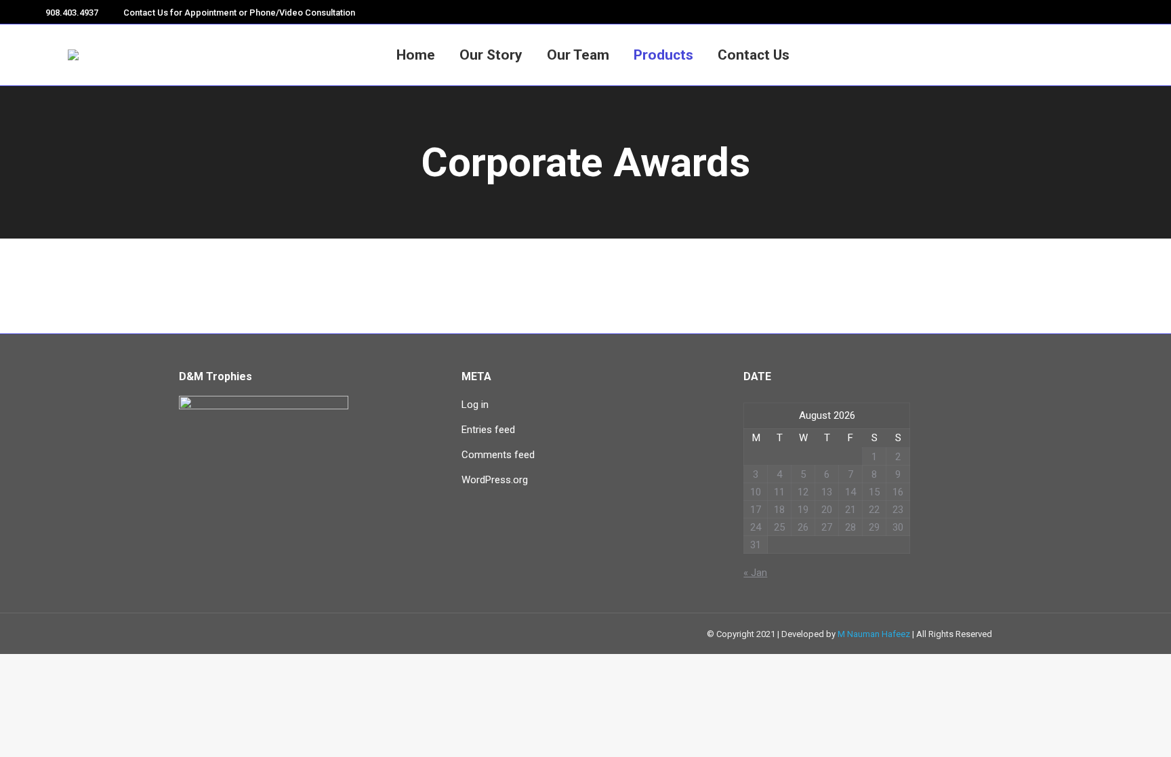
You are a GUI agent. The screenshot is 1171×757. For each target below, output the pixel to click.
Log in (475, 404)
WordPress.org (494, 480)
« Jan (755, 573)
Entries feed (488, 430)
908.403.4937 (71, 12)
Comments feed (498, 455)
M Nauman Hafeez (874, 634)
